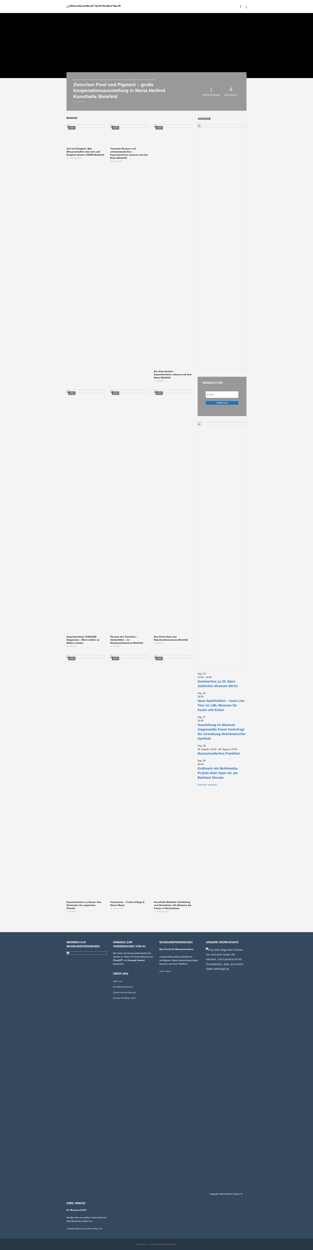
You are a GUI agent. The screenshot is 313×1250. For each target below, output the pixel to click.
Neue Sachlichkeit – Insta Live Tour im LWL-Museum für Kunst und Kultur (221, 705)
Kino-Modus (230, 95)
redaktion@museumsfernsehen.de (84, 1228)
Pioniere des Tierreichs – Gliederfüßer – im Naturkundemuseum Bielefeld (126, 639)
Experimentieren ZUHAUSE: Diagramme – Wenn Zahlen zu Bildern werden (83, 639)
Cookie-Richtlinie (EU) (124, 998)
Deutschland (102, 80)
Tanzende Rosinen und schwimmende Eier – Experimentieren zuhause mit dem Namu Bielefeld (129, 153)
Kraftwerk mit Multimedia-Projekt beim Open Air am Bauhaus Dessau (218, 773)
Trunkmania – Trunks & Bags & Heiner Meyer (127, 903)
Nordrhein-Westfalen (146, 80)
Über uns (198, 6)
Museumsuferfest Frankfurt (219, 753)
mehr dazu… (166, 971)
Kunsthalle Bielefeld (127, 80)
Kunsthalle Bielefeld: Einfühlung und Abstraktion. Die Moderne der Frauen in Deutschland (172, 905)
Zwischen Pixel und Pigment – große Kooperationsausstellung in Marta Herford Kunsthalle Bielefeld (119, 90)
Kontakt (212, 6)
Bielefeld (91, 80)
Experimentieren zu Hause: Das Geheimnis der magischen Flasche (84, 905)
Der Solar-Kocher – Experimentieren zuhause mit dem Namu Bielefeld (173, 374)
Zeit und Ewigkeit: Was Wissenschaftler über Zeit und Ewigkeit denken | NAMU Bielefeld (85, 151)
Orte (152, 6)
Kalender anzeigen (207, 784)
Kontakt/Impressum (123, 986)
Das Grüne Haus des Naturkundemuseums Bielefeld (171, 638)
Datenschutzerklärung (124, 992)
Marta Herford (79, 80)
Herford (113, 80)
